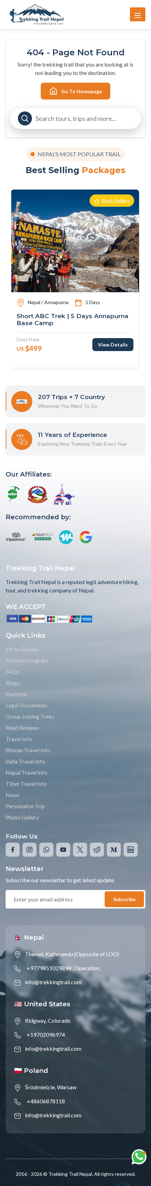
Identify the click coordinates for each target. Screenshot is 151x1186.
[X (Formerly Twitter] (80, 850)
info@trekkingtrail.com (53, 982)
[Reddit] (97, 850)
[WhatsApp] (46, 850)
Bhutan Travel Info (28, 750)
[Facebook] (13, 850)
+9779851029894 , (50, 968)
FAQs (12, 671)
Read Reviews (22, 727)
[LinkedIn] (131, 850)
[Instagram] (29, 850)
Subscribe (124, 899)
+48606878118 (46, 1101)
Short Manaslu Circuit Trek (57, 316)
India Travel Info (25, 761)
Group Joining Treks (30, 716)
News (13, 794)
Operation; (87, 968)
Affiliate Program (27, 660)
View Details (113, 337)
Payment (16, 694)
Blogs (13, 682)
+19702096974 (46, 1034)
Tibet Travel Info (26, 783)
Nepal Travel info (26, 772)
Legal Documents (26, 705)
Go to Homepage (81, 91)
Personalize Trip (25, 806)
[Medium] (114, 850)
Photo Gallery (22, 817)
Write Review (22, 649)
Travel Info (19, 738)
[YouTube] (63, 850)
